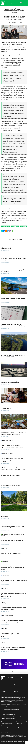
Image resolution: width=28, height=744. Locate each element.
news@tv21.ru (19, 727)
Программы (17, 684)
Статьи (16, 691)
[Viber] (10, 231)
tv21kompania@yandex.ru (6, 727)
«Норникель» (15, 226)
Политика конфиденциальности (7, 741)
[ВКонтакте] (4, 231)
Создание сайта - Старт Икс (19, 741)
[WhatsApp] (12, 231)
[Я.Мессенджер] (2, 231)
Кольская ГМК (5, 226)
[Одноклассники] (6, 231)
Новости (3, 684)
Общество (23, 226)
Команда (16, 688)
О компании (4, 688)
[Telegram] (8, 231)
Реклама (3, 691)
